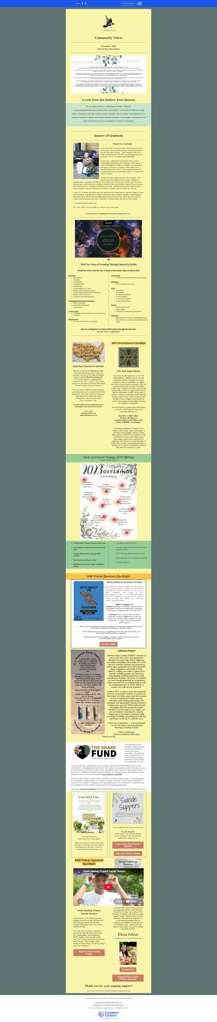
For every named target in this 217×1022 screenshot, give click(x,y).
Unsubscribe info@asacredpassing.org (108, 1002)
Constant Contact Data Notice (114, 1005)
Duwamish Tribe (97, 371)
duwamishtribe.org (88, 413)
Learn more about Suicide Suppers (128, 845)
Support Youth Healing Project (89, 952)
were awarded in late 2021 (112, 774)
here (129, 214)
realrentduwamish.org (88, 415)
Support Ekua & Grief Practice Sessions (128, 978)
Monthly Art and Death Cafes (84, 560)
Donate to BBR (108, 644)
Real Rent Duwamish (94, 377)
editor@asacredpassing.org (91, 405)
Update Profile (98, 1005)
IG (114, 736)
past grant (84, 789)
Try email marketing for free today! (108, 1018)
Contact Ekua (128, 970)
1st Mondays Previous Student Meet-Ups (89, 543)
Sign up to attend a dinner (128, 853)
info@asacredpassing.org (104, 1008)
